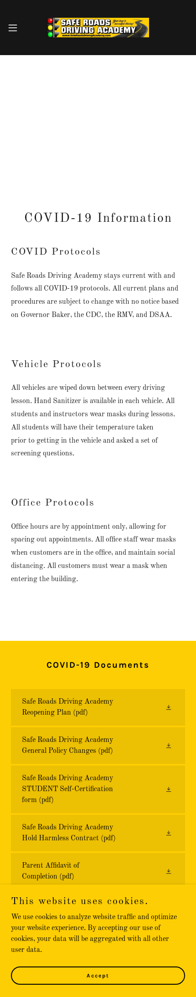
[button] (18, 28)
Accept (98, 975)
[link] (98, 27)
